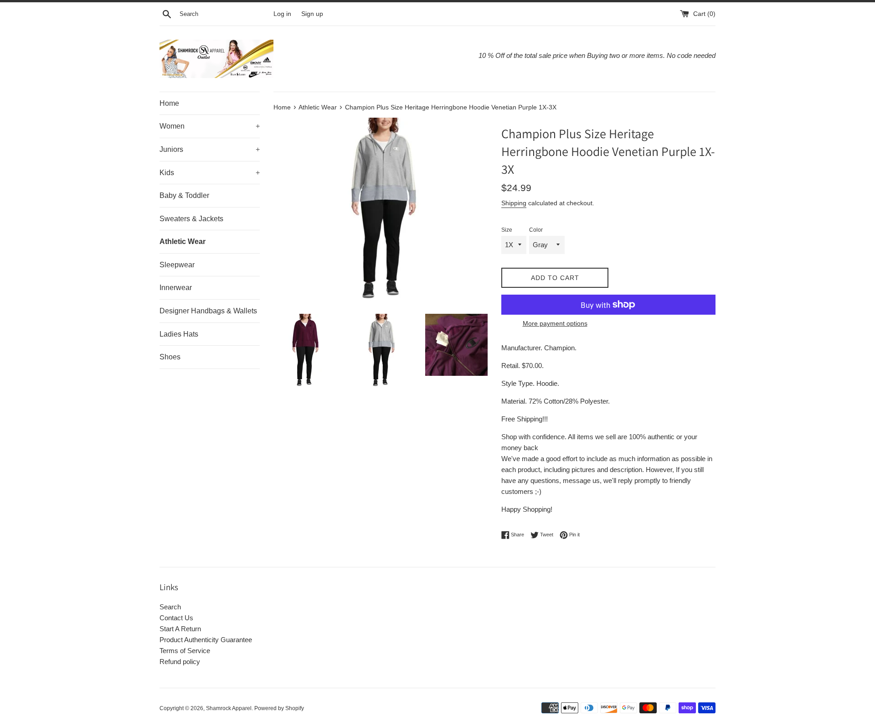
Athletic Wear (183, 241)
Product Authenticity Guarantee (206, 640)
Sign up (312, 13)
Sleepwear (177, 265)
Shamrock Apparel (229, 708)
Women (210, 126)
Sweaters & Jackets (191, 219)
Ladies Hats (179, 334)
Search (170, 607)
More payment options (555, 323)
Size (506, 230)
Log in (282, 13)
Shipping (513, 203)
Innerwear (176, 287)
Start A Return (180, 629)
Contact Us (176, 618)
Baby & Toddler (184, 195)
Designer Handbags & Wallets (208, 311)
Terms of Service (185, 650)
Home (169, 103)
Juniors (210, 149)
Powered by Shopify (279, 708)
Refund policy (180, 661)
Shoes (170, 357)
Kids (210, 173)
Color (536, 230)
